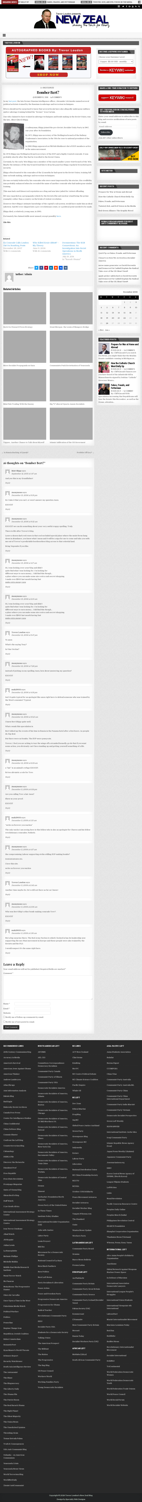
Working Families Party (48, 1382)
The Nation (43, 1354)
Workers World (45, 1376)
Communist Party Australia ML (120, 1085)
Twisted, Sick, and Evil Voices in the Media (117, 206)
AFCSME (42, 1052)
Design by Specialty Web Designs (71, 1499)
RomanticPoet (9, 1345)
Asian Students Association (119, 1052)
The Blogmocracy (11, 1383)
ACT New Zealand (80, 1052)
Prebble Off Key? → (85, 452)
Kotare (75, 1153)
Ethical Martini (79, 1109)
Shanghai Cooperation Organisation (122, 1231)
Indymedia (77, 1148)
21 (119, 318)
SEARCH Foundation (116, 1226)
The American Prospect (48, 1343)
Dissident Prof (9, 1168)
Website (7, 1013)
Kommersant (78, 1314)
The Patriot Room (11, 1400)
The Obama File (10, 1394)
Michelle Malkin (10, 1262)
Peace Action (43, 1288)
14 (119, 313)
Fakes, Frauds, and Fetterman (111, 201)
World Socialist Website (117, 1405)
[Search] (139, 6)
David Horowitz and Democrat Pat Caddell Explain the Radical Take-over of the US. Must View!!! (118, 268)
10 (136, 307)
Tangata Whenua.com (81, 1214)
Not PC (75, 1069)
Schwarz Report (10, 1356)
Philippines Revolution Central (120, 1221)
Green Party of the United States (52, 1205)
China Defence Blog (12, 1129)
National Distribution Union (84, 1170)
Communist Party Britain (83, 1284)
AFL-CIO (41, 1057)
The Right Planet (10, 1411)
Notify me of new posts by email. (20, 1022)
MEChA (41, 1247)
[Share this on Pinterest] (46, 268)
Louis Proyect (44, 1241)
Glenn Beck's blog (11, 1195)
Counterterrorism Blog (13, 1146)
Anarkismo (111, 1264)
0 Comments (130, 350)
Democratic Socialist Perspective (122, 1116)
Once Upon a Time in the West (16, 1301)
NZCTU (75, 1181)
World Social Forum (115, 1400)
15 (124, 313)
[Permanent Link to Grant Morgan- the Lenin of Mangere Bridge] (71, 308)
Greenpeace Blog (80, 1136)
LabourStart (112, 1314)
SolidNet (111, 1361)
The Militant (43, 1349)
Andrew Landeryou (12, 1079)
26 (107, 323)
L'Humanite (77, 1319)
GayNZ (75, 1120)
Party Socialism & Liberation (50, 1283)
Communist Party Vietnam (118, 1110)
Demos (41, 1186)
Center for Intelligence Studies (17, 1118)
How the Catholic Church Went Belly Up (116, 197)
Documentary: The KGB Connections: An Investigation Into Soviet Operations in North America (74, 248)
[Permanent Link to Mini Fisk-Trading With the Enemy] (24, 385)
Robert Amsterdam (12, 1339)
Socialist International (116, 1355)
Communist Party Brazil (83, 1249)
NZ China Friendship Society (85, 1175)
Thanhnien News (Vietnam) (119, 1237)
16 (130, 313)
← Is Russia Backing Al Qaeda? (15, 452)
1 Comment (129, 391)
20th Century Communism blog (17, 1052)
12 (107, 313)
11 (101, 313)
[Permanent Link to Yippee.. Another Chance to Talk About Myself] (24, 424)
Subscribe (105, 132)
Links (109, 1193)
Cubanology (8, 1151)
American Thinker (11, 1074)
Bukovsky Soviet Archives (15, 1107)
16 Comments (57, 97)
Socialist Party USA (46, 1327)
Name (6, 1004)
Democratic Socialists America (51, 1088)
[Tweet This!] (36, 268)
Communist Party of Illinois (50, 1077)
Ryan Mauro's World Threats (16, 1350)
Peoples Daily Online (116, 1209)
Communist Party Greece (83, 1295)
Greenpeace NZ (79, 1142)
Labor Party (43, 1236)
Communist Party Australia (119, 1079)
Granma (75, 1254)
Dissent (41, 1191)
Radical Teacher (45, 1310)
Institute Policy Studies (48, 1216)
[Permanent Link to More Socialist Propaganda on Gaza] (24, 347)
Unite (74, 1225)
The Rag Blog (44, 1365)
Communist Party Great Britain (86, 1289)
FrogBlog (76, 1114)
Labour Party (78, 1159)
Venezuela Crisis (10, 1463)
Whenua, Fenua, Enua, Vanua (119, 1243)
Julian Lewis (9, 1245)
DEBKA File (8, 1157)
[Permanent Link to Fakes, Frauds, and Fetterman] (104, 389)
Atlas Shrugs (9, 1085)
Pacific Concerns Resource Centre (122, 1204)
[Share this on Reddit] (56, 268)
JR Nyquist (8, 1240)
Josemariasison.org (116, 1162)
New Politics (43, 1272)
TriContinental (113, 1366)
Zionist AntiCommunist (13, 1485)
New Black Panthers (47, 1266)
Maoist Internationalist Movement (122, 1319)
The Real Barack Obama (13, 1405)
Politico (6, 1317)
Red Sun (110, 1331)
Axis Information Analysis (14, 1091)
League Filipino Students (118, 1182)
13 (113, 313)
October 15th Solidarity (82, 1192)
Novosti (75, 1331)
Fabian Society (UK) (81, 1308)
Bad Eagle (7, 1102)
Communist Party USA (48, 1082)
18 (101, 318)
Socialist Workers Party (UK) (85, 1341)
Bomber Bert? (48, 92)
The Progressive (45, 1360)
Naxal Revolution (114, 1198)
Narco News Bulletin (81, 1260)
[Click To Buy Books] (48, 77)
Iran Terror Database (12, 1229)
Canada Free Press (11, 1113)
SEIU (40, 1321)
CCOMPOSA (112, 1069)
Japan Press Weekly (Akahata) (120, 1151)
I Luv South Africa (11, 1206)
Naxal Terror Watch (12, 1276)
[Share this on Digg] (61, 268)
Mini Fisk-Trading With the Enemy (18, 404)
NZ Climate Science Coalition (85, 1079)
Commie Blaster (10, 1135)
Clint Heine (77, 1057)
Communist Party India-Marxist (121, 1104)
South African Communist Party (86, 1360)
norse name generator (108, 265)
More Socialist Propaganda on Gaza (19, 365)
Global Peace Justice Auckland (85, 1125)
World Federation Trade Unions (121, 1389)
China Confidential (11, 1124)
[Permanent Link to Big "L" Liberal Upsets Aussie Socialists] (71, 385)
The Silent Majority (12, 1416)
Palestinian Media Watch (14, 1306)
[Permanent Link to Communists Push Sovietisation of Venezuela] (71, 347)
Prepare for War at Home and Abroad (115, 192)
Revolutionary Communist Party (52, 1316)
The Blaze (7, 1378)
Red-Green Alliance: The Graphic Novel (115, 211)
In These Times (45, 1211)
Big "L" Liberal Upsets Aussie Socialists (67, 404)
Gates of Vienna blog (12, 1190)
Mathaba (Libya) (79, 1354)
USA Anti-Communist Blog (15, 1449)
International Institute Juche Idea (122, 1132)
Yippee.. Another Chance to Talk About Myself (23, 442)
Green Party (77, 1131)
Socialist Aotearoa (80, 1203)
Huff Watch (8, 1201)
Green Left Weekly (115, 1121)
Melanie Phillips (10, 1256)
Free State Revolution (13, 1179)
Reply (7, 483)
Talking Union (44, 1338)
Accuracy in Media (11, 1057)
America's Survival (11, 1063)
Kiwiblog (76, 1063)
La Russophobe (10, 1251)
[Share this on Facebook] (41, 268)
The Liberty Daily (11, 1389)
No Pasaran (8, 1281)
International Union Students (120, 1300)
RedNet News (113, 1341)
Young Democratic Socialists (50, 1387)
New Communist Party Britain (85, 1325)
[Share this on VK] (66, 268)
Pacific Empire (78, 1085)
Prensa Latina (78, 1265)
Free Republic (9, 1173)
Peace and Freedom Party (49, 1294)
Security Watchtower (12, 1361)
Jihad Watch (8, 1234)
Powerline (8, 1323)
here (59, 216)
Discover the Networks (13, 1162)
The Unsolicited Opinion (14, 1427)
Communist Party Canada (49, 1071)
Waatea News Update (82, 1230)
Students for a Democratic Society (53, 1332)
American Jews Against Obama (17, 1069)
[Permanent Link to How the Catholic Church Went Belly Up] (104, 367)
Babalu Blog (8, 1096)
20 (113, 318)
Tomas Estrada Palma (12, 1438)
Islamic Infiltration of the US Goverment (67, 442)
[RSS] (136, 6)
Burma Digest (113, 1063)
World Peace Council (116, 1394)
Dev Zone (76, 1103)
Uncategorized (48, 87)
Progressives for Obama (49, 1305)
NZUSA (75, 1186)
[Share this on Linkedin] (51, 268)
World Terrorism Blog (13, 1474)
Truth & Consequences (13, 1444)
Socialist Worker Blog (82, 1208)
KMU (109, 1168)
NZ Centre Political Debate (84, 1074)
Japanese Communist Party (119, 1157)
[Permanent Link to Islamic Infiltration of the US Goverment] (71, 424)
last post (12, 101)
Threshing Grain (10, 1433)
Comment (8, 973)
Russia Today (78, 1336)
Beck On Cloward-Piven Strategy (18, 327)
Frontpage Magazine (12, 1184)
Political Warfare (11, 1312)
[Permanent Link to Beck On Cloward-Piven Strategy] (24, 308)
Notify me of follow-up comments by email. (25, 1017)
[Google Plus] (129, 6)
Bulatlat (110, 1057)
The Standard (78, 1219)
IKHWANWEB (113, 1126)
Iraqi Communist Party (117, 1138)
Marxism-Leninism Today (118, 1325)
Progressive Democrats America (52, 1299)
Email (6, 1009)
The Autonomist (10, 1372)
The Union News (10, 1422)
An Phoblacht (78, 1278)
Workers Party (79, 1236)
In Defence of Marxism (117, 1278)
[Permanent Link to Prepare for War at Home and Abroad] (104, 348)
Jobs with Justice (45, 1230)
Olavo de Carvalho (11, 1295)
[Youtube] (132, 6)
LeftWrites (112, 1187)
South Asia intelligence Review (17, 1367)
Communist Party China (117, 1091)
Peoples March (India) (117, 1215)
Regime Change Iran (12, 1328)
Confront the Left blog (13, 1140)
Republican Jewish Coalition (16, 1334)
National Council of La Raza (50, 1261)
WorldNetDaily (10, 1480)
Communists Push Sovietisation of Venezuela (70, 365)
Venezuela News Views (13, 1469)
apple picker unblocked (109, 276)
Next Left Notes (45, 1277)
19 (107, 318)
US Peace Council (45, 1371)
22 (124, 318)
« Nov (101, 330)
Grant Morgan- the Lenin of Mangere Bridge (69, 327)
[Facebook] (126, 6)
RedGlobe (111, 1336)
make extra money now (15, 582)
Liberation (77, 1164)
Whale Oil (76, 1091)
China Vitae (112, 1074)
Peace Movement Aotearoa (84, 1197)
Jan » (107, 330)
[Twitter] (123, 6)
